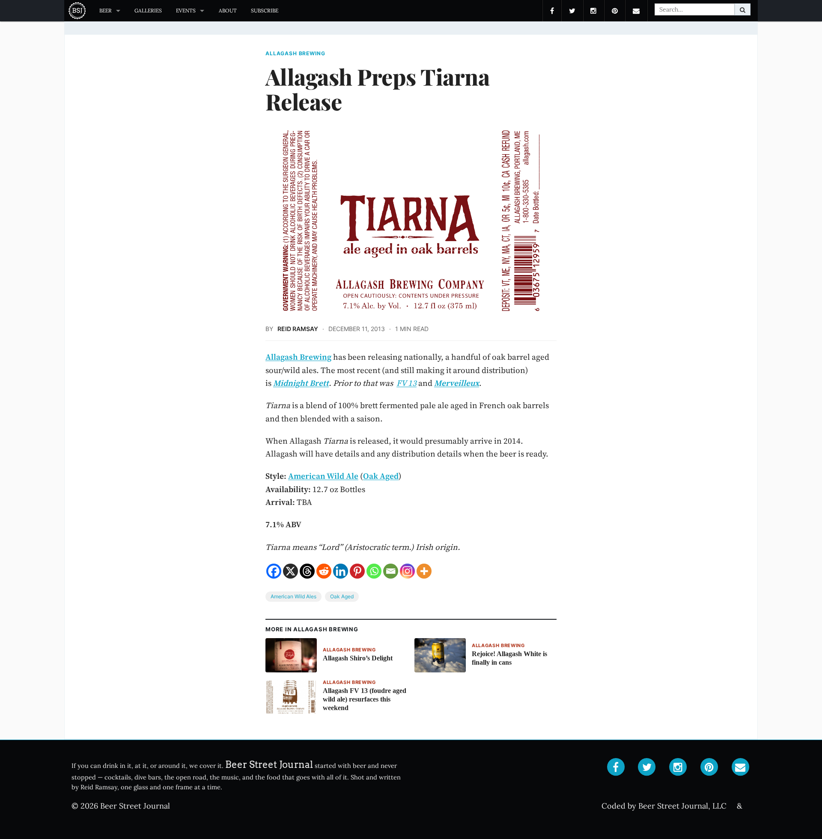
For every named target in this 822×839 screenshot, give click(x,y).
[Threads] (307, 571)
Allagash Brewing (295, 53)
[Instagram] (407, 571)
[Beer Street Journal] (78, 10)
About (228, 10)
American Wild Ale (323, 475)
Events (186, 10)
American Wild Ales (293, 596)
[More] (424, 571)
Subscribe (264, 10)
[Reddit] (323, 571)
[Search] (743, 9)
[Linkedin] (340, 571)
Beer (105, 10)
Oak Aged (342, 596)
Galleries (148, 10)
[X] (290, 571)
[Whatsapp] (373, 571)
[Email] (390, 571)
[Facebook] (273, 571)
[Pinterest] (357, 571)
